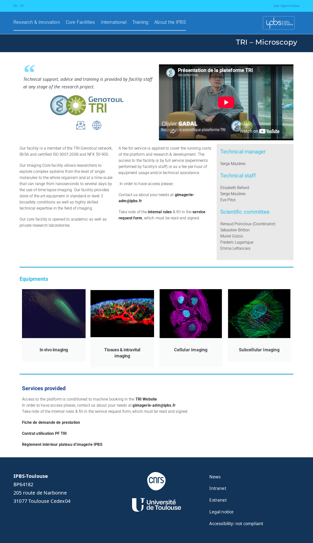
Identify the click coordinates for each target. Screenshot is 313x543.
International (113, 22)
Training (140, 22)
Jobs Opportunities (287, 6)
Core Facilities (80, 22)
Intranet (217, 488)
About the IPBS (170, 22)
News (215, 477)
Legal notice (221, 512)
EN (15, 6)
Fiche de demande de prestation (51, 422)
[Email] (80, 125)
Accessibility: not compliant (236, 523)
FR (21, 6)
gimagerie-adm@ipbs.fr (154, 405)
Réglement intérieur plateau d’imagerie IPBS (62, 444)
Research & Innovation (36, 22)
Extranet (217, 500)
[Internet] (96, 125)
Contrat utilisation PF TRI (44, 433)
